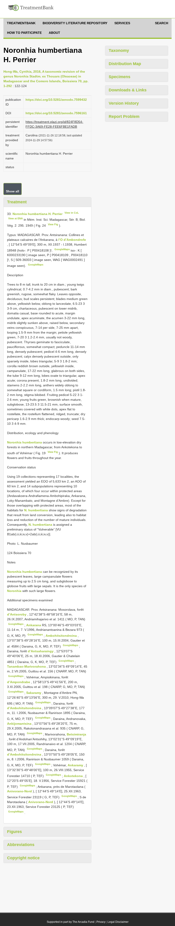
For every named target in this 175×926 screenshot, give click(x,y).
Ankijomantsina (19, 723)
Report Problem (124, 116)
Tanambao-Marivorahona (27, 666)
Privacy (101, 921)
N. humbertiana (36, 510)
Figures (14, 831)
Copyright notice (23, 858)
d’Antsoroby (17, 614)
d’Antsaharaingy (41, 651)
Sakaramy (34, 693)
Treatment (17, 202)
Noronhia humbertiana (24, 442)
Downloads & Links (128, 90)
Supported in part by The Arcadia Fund (70, 921)
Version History (124, 103)
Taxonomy (119, 50)
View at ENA (15, 218)
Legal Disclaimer (118, 921)
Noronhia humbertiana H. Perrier (37, 213)
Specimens (119, 76)
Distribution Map (125, 63)
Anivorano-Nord (20, 791)
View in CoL (71, 212)
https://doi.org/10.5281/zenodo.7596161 (56, 113)
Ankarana (34, 625)
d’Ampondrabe (19, 682)
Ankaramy (76, 765)
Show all (12, 191)
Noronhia (14, 591)
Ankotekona (74, 776)
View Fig (53, 224)
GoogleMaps (62, 249)
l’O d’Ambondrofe (72, 239)
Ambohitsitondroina (62, 635)
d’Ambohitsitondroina (24, 708)
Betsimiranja (76, 734)
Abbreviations (20, 844)
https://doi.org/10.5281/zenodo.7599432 (56, 99)
